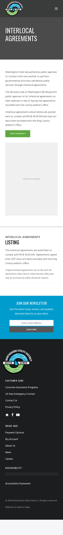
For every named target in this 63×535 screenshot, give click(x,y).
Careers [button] (9, 459)
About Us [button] (10, 446)
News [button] (8, 452)
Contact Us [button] (11, 401)
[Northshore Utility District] (14, 8)
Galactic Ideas (23, 507)
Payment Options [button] (14, 433)
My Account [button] (11, 439)
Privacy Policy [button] (12, 407)
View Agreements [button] (17, 133)
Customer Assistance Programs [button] (21, 387)
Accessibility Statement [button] (18, 484)
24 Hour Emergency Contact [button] (20, 394)
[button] (56, 8)
